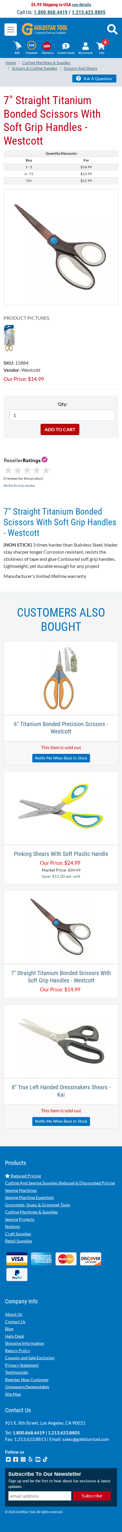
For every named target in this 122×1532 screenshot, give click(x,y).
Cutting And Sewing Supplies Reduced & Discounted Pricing (60, 1182)
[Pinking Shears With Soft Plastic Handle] (61, 807)
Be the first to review (19, 485)
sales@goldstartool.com (85, 1439)
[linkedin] (31, 1458)
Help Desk (14, 1336)
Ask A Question (97, 78)
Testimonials (16, 1372)
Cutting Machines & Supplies (31, 1211)
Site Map (13, 1394)
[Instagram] (23, 1458)
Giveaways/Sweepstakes (27, 1386)
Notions (12, 1226)
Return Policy (17, 1350)
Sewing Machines (21, 1190)
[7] (61, 247)
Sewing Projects (19, 1219)
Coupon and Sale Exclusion (29, 1357)
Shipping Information (24, 1343)
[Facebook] (16, 1458)
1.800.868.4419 (51, 12)
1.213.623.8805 (88, 12)
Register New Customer (27, 1379)
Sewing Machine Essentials (29, 1197)
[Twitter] (8, 1458)
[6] (61, 677)
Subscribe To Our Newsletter (44, 1474)
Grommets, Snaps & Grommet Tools (37, 1204)
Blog (9, 1328)
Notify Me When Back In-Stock (61, 758)
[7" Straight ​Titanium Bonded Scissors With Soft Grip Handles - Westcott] (9, 337)
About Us (13, 1314)
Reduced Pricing (25, 1175)
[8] (61, 1040)
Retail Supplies (18, 1240)
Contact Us (15, 1321)
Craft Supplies (18, 1233)
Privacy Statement (21, 1365)
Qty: (63, 404)
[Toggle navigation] (10, 29)
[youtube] (38, 1458)
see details (81, 4)
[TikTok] (45, 1458)
